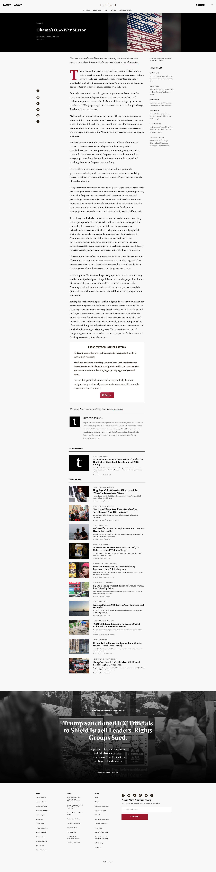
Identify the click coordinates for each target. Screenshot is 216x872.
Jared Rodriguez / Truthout (160, 59)
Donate (200, 5)
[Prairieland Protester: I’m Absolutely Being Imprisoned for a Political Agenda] (79, 570)
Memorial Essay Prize (101, 832)
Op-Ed (39, 23)
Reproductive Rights (42, 841)
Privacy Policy (99, 828)
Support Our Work (100, 810)
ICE (106, 10)
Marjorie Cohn (99, 673)
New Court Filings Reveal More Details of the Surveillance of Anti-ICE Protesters (115, 511)
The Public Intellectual (73, 823)
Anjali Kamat (98, 577)
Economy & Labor (41, 802)
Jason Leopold (99, 475)
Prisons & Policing (41, 832)
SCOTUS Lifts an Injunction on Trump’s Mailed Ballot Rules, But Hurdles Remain (116, 625)
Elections (97, 10)
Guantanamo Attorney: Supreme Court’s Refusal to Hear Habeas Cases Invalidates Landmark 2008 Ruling (118, 462)
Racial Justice (40, 837)
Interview (96, 563)
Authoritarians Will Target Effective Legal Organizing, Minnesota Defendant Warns (159, 143)
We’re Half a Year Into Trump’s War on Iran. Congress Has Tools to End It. (161, 92)
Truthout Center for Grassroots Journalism (101, 837)
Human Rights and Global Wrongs (74, 813)
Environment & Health (42, 810)
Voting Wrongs (71, 832)
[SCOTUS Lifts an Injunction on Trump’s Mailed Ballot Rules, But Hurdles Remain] (79, 627)
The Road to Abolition (73, 819)
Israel (113, 10)
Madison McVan (99, 520)
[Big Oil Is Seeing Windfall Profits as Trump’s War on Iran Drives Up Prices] (79, 589)
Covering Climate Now (73, 842)
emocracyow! (108, 577)
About (18, 5)
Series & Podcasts (41, 850)
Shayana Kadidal (45, 36)
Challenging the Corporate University (73, 837)
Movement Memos (72, 828)
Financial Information (101, 824)
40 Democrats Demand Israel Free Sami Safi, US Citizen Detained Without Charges (161, 130)
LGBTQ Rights (40, 824)
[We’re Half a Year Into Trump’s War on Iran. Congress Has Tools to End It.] (79, 532)
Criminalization (125, 10)
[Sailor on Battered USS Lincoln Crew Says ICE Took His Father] (79, 608)
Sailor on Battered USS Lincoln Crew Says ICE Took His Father (160, 104)
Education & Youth (41, 806)
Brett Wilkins (99, 635)
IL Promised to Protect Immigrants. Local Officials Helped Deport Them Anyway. (117, 644)
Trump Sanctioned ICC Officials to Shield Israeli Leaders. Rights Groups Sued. (116, 663)
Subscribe (98, 815)
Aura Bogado (99, 654)
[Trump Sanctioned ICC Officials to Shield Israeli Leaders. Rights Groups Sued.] (79, 665)
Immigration (103, 602)
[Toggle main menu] (210, 5)
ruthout (55, 37)
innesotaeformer (112, 520)
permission (118, 409)
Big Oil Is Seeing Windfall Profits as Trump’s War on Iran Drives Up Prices (161, 79)
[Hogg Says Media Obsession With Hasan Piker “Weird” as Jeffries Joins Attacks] (79, 494)
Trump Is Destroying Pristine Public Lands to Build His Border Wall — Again (161, 116)
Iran (88, 10)
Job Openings (99, 843)
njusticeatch (109, 654)
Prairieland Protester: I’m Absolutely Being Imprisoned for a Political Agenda (114, 568)
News (95, 456)
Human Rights (104, 544)
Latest (7, 5)
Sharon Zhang (99, 501)
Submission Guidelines (102, 819)
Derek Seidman (99, 596)
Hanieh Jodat (99, 539)
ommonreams (109, 634)
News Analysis (98, 583)
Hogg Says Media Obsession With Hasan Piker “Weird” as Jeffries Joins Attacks (115, 492)
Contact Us (98, 847)
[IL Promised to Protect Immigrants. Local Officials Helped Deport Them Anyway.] (79, 646)
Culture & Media (41, 797)
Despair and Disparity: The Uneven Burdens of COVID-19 (75, 806)
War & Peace (103, 456)
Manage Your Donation (102, 806)
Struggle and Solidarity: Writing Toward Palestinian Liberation (74, 799)
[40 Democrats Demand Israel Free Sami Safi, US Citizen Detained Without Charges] (79, 551)
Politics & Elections (106, 487)
